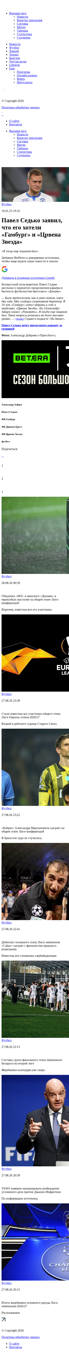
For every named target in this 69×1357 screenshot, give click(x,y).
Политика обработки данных (21, 107)
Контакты (15, 124)
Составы (22, 23)
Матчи (21, 27)
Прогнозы (23, 72)
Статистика (24, 34)
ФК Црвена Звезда (12, 434)
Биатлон (14, 58)
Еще (12, 68)
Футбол (14, 47)
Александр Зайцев (12, 404)
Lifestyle (14, 65)
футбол (6, 441)
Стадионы (23, 37)
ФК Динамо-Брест (12, 426)
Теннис (14, 54)
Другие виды (17, 61)
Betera (21, 78)
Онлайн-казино (27, 75)
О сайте (14, 121)
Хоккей (14, 51)
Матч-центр (24, 82)
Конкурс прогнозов (29, 20)
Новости (22, 16)
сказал (20, 318)
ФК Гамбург (8, 419)
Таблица (22, 30)
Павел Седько (9, 411)
